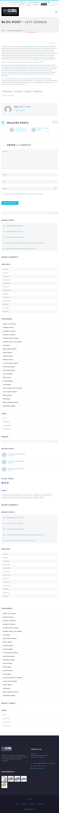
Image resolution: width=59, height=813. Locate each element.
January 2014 (6, 307)
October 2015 (6, 287)
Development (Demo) (7, 91)
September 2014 (7, 301)
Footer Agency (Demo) (10, 363)
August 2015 (6, 294)
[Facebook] (44, 2)
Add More (36, 4)
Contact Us (21, 4)
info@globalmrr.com (41, 766)
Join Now (44, 4)
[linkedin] (5, 483)
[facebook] (2, 483)
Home (15, 4)
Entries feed (6, 421)
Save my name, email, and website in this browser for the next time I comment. (23, 194)
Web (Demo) (6, 399)
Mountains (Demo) (9, 366)
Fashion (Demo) (8, 356)
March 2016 (5, 273)
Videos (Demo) (7, 395)
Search (55, 213)
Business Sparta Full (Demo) (12, 341)
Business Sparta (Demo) (11, 338)
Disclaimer (32, 804)
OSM (34, 809)
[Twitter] (4, 95)
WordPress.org (7, 429)
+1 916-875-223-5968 (34, 2)
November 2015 (6, 283)
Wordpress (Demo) (9, 406)
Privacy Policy (41, 804)
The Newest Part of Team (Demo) (14, 231)
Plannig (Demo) (8, 381)
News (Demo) (7, 377)
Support (17, 804)
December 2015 (6, 280)
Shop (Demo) (7, 384)
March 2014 (5, 304)
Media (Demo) (27, 91)
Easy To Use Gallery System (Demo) (15, 237)
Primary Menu (56, 12)
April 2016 (5, 269)
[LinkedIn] (46, 2)
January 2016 (6, 276)
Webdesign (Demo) (37, 91)
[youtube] (8, 483)
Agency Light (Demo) (9, 324)
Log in (4, 418)
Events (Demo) (7, 352)
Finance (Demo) (18, 91)
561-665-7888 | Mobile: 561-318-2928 (46, 763)
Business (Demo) (8, 327)
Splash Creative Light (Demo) (12, 388)
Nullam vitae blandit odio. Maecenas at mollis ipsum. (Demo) (21, 130)
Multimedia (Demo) (9, 370)
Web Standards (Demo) (10, 402)
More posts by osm (20, 110)
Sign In (29, 4)
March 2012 (5, 311)
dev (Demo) (6, 345)
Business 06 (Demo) (9, 334)
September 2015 (7, 290)
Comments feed (7, 425)
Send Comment (10, 203)
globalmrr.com (41, 768)
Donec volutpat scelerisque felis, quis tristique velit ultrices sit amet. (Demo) (25, 243)
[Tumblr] (8, 95)
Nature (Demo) (7, 374)
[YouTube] (48, 2)
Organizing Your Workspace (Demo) (15, 225)
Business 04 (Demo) (9, 331)
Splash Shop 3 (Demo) (10, 391)
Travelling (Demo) (27, 497)
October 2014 (6, 297)
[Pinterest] (6, 95)
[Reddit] (12, 95)
